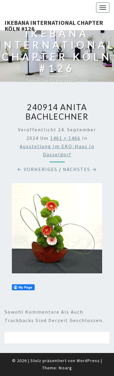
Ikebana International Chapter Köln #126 (54, 24)
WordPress (88, 360)
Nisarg (65, 368)
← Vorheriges (37, 169)
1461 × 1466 (65, 138)
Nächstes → (80, 169)
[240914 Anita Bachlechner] (57, 230)
